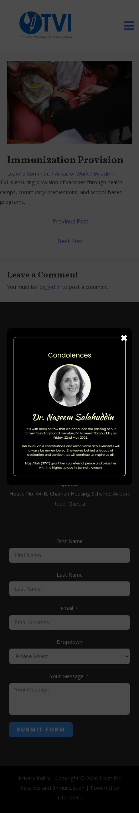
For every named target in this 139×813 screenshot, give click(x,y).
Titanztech (69, 797)
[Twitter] (92, 346)
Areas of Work (72, 173)
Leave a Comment (28, 173)
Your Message (67, 676)
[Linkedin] (47, 346)
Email (67, 608)
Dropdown (69, 641)
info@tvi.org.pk (77, 406)
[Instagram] (77, 346)
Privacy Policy (34, 778)
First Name (69, 541)
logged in (49, 286)
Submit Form (40, 729)
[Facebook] (62, 346)
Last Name (70, 574)
